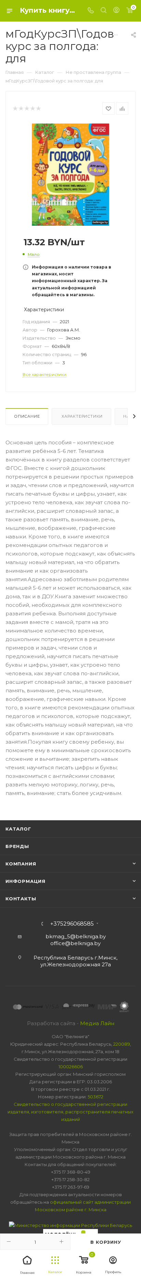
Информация (25, 881)
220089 (121, 1044)
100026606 (71, 1066)
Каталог (18, 829)
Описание (27, 416)
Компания (20, 863)
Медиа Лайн (97, 1023)
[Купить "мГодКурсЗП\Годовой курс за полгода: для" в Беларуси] (70, 174)
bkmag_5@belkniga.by (76, 936)
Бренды (17, 846)
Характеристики (81, 416)
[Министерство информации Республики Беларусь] (70, 1224)
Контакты (20, 898)
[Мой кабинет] (116, 11)
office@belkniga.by (75, 943)
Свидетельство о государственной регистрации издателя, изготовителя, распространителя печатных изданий (70, 1111)
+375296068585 (72, 924)
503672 (95, 1096)
